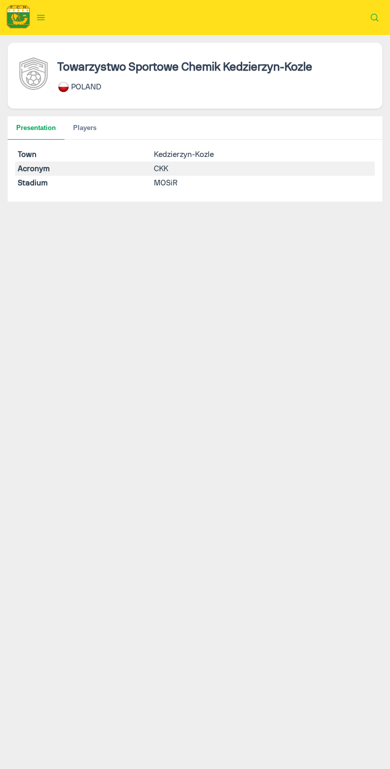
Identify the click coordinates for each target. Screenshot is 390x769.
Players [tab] (84, 128)
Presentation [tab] (36, 128)
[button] (41, 17)
